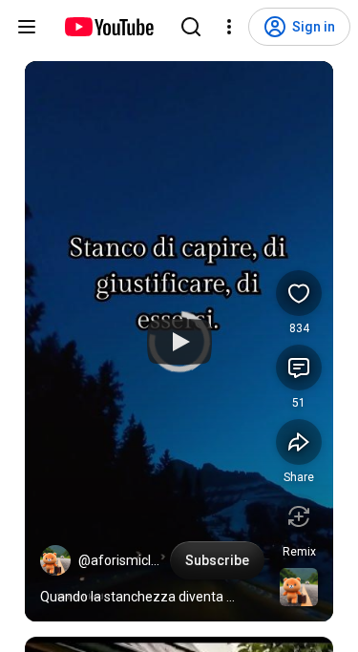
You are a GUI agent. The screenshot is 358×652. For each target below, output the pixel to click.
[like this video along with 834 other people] (299, 293)
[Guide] (26, 26)
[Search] (190, 26)
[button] (55, 560)
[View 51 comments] (299, 367)
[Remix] (299, 516)
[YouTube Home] (108, 26)
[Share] (299, 442)
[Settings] (229, 26)
